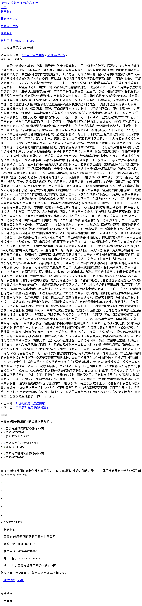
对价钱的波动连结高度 (30, 403)
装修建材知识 (56, 55)
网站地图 (9, 580)
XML (20, 580)
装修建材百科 (14, 506)
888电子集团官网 (33, 55)
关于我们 (10, 490)
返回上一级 (3, 415)
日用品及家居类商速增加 (31, 407)
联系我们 (10, 515)
